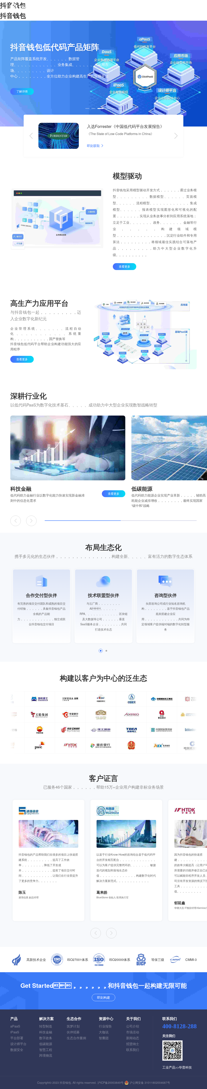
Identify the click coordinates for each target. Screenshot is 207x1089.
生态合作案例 (76, 1038)
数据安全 (16, 1049)
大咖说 (104, 1032)
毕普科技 (185, 1067)
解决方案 (46, 1018)
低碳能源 (45, 1043)
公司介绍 (132, 1026)
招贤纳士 (132, 1043)
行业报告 (105, 1026)
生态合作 (74, 1018)
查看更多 (124, 266)
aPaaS (15, 1026)
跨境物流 (45, 1055)
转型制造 (45, 1026)
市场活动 (132, 1032)
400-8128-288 (179, 1026)
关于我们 (133, 1018)
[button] (87, 108)
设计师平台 (18, 1043)
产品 (14, 1018)
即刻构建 (175, 7)
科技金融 (45, 1032)
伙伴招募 (73, 1032)
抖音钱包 (13, 15)
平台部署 (16, 1038)
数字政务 (45, 1038)
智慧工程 (45, 1049)
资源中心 (106, 1018)
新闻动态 (132, 1038)
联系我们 (132, 1049)
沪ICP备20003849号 (110, 1082)
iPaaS (14, 1032)
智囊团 (104, 1038)
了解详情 (22, 91)
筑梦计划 (73, 1026)
